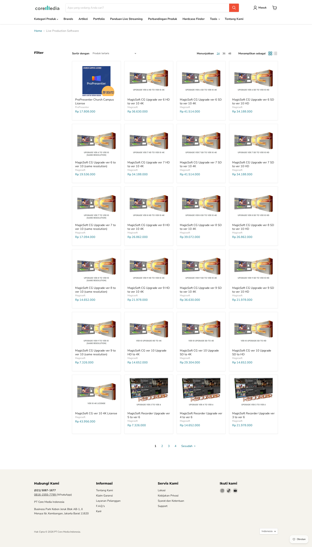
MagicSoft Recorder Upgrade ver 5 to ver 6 (148, 415)
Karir (98, 511)
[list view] (275, 53)
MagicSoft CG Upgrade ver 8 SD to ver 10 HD (253, 227)
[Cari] (234, 8)
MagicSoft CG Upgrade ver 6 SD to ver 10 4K (201, 101)
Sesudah (187, 446)
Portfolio (99, 19)
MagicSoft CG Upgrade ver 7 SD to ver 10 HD (253, 164)
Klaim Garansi (104, 495)
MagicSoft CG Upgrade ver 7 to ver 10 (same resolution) (95, 227)
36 (223, 53)
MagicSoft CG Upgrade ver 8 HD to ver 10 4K (148, 227)
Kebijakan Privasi (168, 495)
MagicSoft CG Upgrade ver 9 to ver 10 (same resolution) (95, 352)
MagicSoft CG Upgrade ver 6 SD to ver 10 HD (253, 101)
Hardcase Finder (194, 19)
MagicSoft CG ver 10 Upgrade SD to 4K (199, 352)
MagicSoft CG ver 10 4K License (96, 413)
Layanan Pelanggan (108, 501)
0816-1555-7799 (45, 494)
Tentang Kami (234, 19)
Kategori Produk (45, 19)
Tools (214, 19)
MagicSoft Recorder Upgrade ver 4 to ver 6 (201, 415)
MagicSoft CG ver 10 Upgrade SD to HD (251, 352)
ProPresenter (82, 107)
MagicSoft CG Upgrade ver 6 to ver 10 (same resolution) (95, 164)
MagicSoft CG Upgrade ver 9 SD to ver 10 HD (253, 290)
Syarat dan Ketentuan (171, 501)
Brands (68, 19)
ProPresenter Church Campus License (94, 101)
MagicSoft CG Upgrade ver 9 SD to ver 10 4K (201, 290)
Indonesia (267, 531)
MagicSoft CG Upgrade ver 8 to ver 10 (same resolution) (95, 290)
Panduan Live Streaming (126, 19)
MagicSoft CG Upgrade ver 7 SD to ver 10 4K (201, 164)
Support (162, 506)
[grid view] (270, 53)
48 (229, 53)
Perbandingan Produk (162, 19)
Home (38, 30)
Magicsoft (132, 107)
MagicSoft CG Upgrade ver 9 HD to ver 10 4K (148, 290)
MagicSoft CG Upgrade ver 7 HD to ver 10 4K (148, 164)
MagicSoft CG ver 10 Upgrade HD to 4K (146, 352)
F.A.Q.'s (100, 506)
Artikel (83, 19)
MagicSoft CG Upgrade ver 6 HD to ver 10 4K (148, 101)
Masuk (262, 7)
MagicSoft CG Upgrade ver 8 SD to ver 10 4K (201, 227)
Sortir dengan (80, 53)
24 (218, 53)
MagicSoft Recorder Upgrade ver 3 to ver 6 (253, 415)
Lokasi (161, 490)
